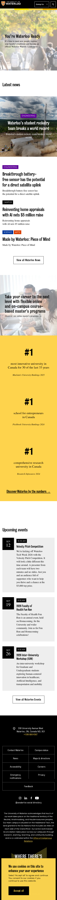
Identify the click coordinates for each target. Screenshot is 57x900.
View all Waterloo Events (28, 699)
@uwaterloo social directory (29, 802)
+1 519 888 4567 (31, 734)
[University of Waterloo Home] (11, 4)
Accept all (19, 890)
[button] (42, 4)
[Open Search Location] (53, 4)
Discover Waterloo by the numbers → (28, 491)
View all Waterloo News (29, 260)
